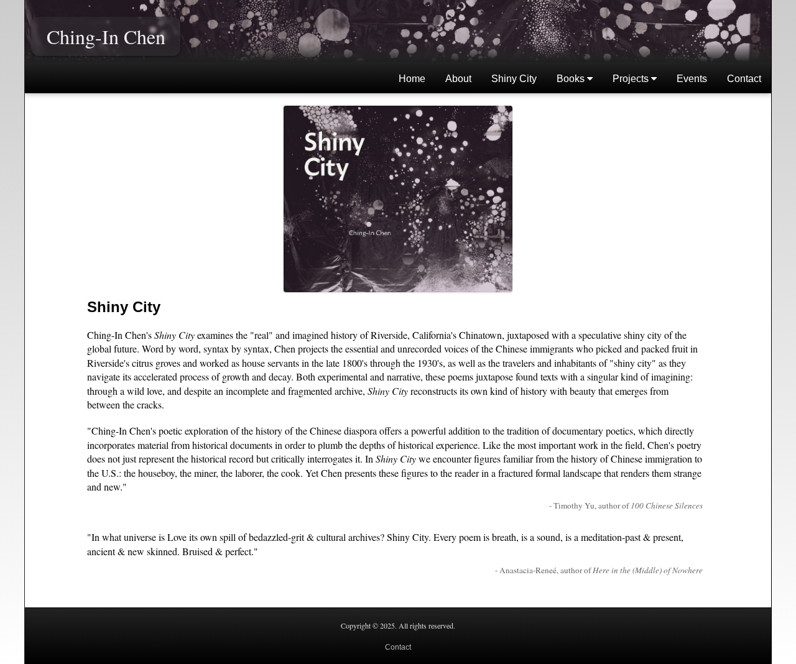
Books (572, 78)
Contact (744, 78)
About (458, 78)
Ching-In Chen (106, 36)
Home (412, 78)
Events (692, 78)
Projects (632, 78)
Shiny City (514, 78)
